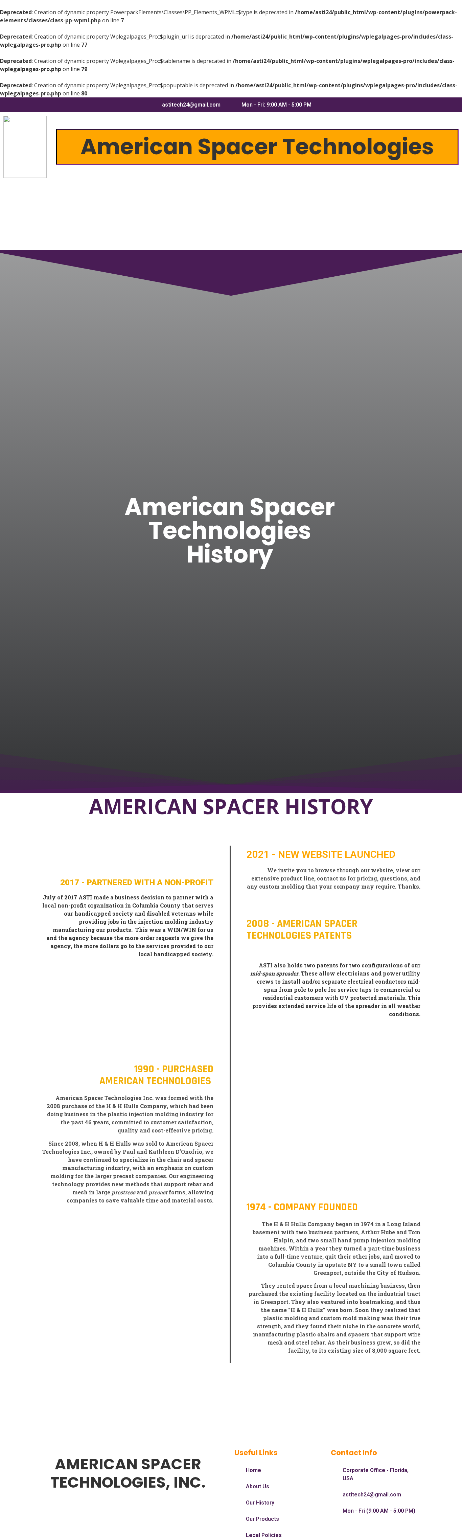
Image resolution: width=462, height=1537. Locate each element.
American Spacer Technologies (257, 146)
